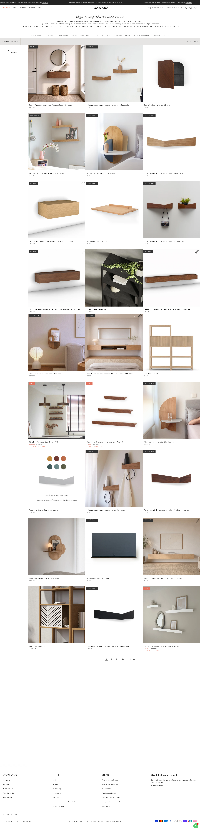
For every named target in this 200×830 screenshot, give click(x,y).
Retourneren (56, 793)
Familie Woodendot (109, 793)
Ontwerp (6, 784)
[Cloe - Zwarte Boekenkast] (114, 278)
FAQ (54, 780)
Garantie (55, 784)
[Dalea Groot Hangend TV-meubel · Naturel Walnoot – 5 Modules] (171, 278)
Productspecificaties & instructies (64, 802)
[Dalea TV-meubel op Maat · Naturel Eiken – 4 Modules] (171, 546)
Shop (86, 821)
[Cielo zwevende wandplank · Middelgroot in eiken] (56, 141)
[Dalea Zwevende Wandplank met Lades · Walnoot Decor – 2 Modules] (56, 278)
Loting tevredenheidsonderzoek (113, 802)
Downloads (106, 806)
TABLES (74, 35)
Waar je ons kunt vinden (110, 780)
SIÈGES (166, 35)
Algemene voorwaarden (114, 821)
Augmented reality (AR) (110, 784)
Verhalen (101, 821)
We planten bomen (10, 793)
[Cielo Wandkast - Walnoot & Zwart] (171, 73)
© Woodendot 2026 (75, 821)
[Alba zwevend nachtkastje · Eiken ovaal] (114, 141)
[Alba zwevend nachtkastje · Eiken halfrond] (171, 410)
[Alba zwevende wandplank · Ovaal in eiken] (56, 546)
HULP (55, 775)
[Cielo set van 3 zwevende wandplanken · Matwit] (171, 614)
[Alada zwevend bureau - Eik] (114, 209)
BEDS (108, 35)
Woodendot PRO (108, 789)
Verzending (56, 789)
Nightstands (85, 35)
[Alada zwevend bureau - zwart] (114, 546)
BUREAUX (157, 35)
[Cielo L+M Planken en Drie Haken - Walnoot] (56, 410)
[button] (14, 8)
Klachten (55, 797)
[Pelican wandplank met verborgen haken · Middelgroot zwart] (114, 614)
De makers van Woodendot (112, 797)
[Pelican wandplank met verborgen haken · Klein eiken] (114, 478)
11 (123, 659)
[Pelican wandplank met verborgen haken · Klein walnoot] (171, 209)
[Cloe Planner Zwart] (171, 342)
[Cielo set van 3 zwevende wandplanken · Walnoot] (114, 410)
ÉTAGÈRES (51, 35)
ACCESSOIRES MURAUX (142, 35)
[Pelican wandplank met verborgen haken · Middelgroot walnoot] (171, 478)
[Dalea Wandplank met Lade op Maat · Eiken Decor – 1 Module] (56, 209)
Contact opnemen (58, 806)
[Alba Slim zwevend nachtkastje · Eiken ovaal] (56, 342)
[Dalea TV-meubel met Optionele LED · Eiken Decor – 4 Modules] (114, 342)
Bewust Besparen (38, 35)
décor (127, 35)
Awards (6, 802)
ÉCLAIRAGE (118, 35)
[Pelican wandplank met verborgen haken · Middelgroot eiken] (114, 73)
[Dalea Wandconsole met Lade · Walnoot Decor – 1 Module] (56, 73)
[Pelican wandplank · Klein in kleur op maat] (56, 478)
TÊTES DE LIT (98, 35)
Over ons (6, 780)
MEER (105, 775)
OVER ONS (10, 775)
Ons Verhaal (7, 797)
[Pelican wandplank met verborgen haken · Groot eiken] (171, 141)
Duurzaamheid (8, 789)
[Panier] (195, 8)
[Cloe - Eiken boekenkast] (56, 614)
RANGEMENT (63, 35)
